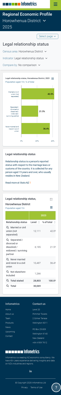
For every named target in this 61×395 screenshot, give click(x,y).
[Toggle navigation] (55, 4)
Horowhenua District (22, 20)
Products (9, 323)
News (8, 327)
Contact (9, 336)
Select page (46, 36)
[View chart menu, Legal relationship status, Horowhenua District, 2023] (52, 78)
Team (7, 318)
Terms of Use (36, 387)
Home (8, 309)
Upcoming (10, 332)
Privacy (24, 387)
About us (9, 314)
